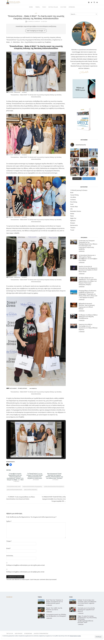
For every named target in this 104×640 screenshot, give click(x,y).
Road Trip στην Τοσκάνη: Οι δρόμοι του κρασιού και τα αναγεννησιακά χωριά (54, 601)
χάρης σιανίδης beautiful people (14, 489)
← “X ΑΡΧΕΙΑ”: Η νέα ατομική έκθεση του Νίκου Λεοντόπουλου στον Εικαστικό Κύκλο (20, 498)
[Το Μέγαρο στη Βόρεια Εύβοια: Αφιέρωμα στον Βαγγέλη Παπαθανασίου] (73, 316)
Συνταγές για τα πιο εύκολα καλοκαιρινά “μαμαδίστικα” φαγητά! (86, 609)
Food (44, 7)
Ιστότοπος (9, 555)
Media (72, 213)
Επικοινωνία (28, 633)
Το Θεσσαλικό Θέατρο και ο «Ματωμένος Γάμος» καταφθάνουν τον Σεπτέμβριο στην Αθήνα (88, 257)
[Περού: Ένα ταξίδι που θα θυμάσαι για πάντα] (41, 609)
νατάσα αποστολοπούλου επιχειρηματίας (32, 486)
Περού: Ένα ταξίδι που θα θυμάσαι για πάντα (54, 608)
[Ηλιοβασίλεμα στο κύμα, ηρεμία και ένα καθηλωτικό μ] (74, 153)
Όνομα (9, 541)
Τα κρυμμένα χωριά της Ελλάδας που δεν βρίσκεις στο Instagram (56, 615)
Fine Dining (73, 202)
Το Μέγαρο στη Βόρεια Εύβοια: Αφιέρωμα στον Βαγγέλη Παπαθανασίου (88, 316)
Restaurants (74, 225)
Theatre (72, 227)
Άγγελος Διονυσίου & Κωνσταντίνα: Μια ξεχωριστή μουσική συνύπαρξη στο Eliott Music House (88, 269)
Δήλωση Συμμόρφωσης (41, 633)
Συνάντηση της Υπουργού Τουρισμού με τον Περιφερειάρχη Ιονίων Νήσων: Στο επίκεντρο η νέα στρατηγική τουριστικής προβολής (88, 245)
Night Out (73, 218)
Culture (63, 7)
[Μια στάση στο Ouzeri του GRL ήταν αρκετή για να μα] (93, 162)
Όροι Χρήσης (18, 633)
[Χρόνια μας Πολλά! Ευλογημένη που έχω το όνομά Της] (93, 153)
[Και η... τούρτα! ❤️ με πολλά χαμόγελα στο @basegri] (74, 171)
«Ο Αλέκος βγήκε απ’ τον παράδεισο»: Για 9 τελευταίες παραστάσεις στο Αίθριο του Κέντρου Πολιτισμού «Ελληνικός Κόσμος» (88, 281)
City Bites (73, 197)
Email (8, 548)
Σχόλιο (8, 521)
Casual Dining (74, 195)
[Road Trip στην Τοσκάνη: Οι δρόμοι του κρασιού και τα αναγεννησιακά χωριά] (41, 601)
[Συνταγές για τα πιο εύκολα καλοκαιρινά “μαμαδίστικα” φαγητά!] (72, 609)
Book (71, 192)
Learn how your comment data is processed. (43, 579)
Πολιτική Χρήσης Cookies (75, 635)
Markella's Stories (75, 211)
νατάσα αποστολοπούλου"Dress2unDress (54, 486)
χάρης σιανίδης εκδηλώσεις (30, 489)
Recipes (72, 223)
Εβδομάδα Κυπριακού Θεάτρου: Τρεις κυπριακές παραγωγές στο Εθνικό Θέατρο (87, 306)
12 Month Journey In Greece (78, 190)
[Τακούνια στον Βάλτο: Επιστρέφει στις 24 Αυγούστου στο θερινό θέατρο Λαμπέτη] (73, 326)
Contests (73, 199)
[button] (32, 453)
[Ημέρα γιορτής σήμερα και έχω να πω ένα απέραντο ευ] (84, 171)
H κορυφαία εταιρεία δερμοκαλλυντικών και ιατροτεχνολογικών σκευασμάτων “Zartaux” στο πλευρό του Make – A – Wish (15, 476)
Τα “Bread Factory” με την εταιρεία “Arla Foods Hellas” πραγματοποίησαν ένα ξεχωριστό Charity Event (35, 476)
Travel (37, 7)
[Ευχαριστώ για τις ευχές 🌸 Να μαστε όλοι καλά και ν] (84, 153)
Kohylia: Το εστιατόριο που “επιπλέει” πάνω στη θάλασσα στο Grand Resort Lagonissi (87, 601)
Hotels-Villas (53, 7)
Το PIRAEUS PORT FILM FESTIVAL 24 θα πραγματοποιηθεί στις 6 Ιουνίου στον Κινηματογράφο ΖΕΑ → (54, 499)
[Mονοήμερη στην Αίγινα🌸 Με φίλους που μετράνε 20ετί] (74, 162)
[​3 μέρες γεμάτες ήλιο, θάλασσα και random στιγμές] (93, 171)
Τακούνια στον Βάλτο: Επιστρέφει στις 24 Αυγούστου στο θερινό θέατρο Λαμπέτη (88, 327)
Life (36, 13)
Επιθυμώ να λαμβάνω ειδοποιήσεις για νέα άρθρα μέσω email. (25, 572)
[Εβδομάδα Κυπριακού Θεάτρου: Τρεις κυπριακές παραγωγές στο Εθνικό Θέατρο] (73, 305)
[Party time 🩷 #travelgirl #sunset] (84, 162)
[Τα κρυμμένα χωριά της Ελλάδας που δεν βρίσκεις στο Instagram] (41, 616)
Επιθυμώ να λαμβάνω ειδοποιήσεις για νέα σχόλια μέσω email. (25, 565)
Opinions (72, 7)
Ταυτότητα (9, 633)
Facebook (9, 597)
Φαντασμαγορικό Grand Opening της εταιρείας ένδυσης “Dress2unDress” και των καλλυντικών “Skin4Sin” (54, 476)
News (31, 7)
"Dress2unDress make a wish (13, 486)
